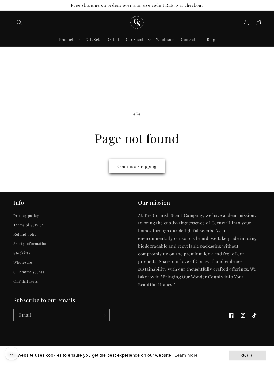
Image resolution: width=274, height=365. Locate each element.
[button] (19, 22)
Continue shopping (137, 166)
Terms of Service (28, 224)
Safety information (30, 243)
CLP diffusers (25, 281)
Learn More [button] (186, 355)
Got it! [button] (247, 355)
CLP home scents (28, 271)
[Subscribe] (103, 315)
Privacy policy (26, 215)
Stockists (21, 252)
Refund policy (26, 234)
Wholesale (22, 262)
